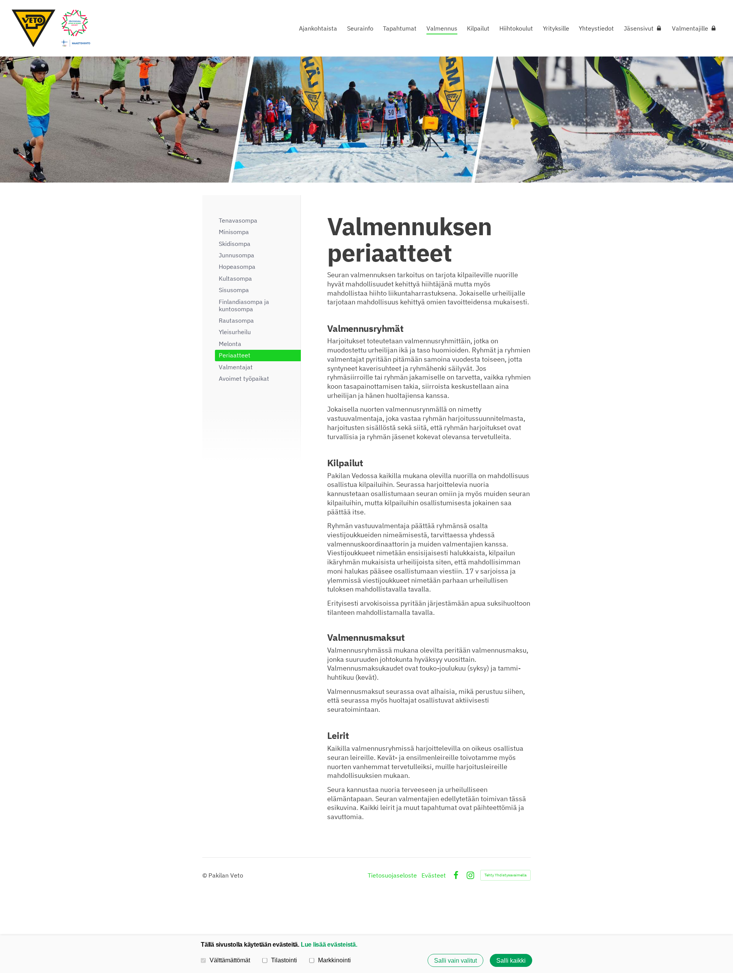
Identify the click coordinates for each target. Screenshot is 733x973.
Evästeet (433, 875)
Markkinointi (334, 960)
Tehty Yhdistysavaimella (505, 875)
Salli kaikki (511, 960)
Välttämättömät (230, 960)
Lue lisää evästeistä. (329, 944)
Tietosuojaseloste (392, 875)
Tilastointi (284, 960)
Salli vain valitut (455, 960)
